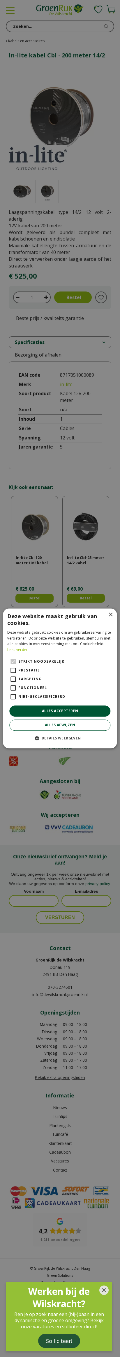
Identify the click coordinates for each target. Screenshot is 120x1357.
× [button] (110, 615)
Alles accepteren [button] (60, 710)
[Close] (104, 1290)
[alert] (60, 678)
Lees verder (17, 649)
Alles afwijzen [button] (60, 725)
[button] (60, 738)
